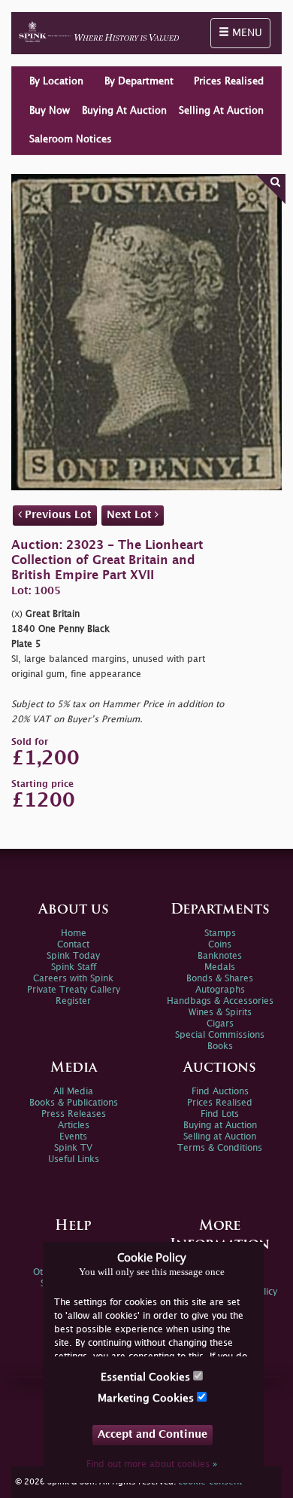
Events (73, 1137)
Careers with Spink (73, 979)
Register (73, 1001)
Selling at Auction (219, 1137)
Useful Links (73, 1159)
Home (73, 933)
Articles (73, 1125)
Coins (219, 945)
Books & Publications (73, 1103)
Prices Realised (229, 81)
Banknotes (220, 956)
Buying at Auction (220, 1125)
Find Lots (220, 1114)
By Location (56, 81)
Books (220, 1046)
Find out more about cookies (151, 1464)
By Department (139, 81)
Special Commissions (219, 1035)
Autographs (220, 990)
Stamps (220, 933)
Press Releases (73, 1114)
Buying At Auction (124, 110)
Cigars (220, 1024)
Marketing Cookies (147, 1398)
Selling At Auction (221, 110)
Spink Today (73, 956)
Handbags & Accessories (220, 1001)
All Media (73, 1092)
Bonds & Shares (219, 979)
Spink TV (73, 1148)
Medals (219, 967)
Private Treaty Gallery (73, 990)
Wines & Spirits (220, 1012)
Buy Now (49, 110)
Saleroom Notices (70, 139)
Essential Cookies (147, 1377)
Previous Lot (57, 515)
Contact (73, 945)
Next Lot (131, 515)
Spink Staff (73, 967)
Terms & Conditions (219, 1148)
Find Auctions (220, 1092)
